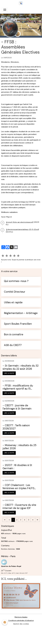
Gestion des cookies (21, 624)
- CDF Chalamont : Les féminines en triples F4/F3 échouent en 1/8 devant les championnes (19, 487)
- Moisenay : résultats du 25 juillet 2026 (19, 447)
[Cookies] (4, 622)
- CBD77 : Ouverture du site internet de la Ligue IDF (19, 506)
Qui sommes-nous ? (16, 281)
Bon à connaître (13, 334)
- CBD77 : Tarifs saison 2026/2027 (16, 427)
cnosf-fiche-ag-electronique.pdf (20, 222)
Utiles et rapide (13, 302)
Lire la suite (9, 373)
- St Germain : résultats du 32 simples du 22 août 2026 (20, 367)
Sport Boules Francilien (18, 323)
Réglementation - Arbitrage (21, 313)
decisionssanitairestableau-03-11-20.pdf (23, 229)
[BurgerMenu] (5, 10)
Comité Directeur (14, 291)
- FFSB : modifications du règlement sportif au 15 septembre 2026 (18, 387)
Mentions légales (21, 617)
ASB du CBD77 (13, 345)
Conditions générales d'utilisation (21, 620)
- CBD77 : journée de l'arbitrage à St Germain (17, 407)
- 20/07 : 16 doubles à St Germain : (17, 467)
